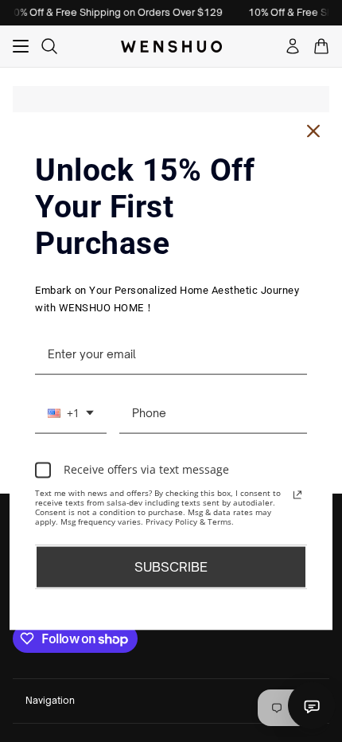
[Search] (49, 46)
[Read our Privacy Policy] (297, 494)
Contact (312, 705)
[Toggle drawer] (21, 46)
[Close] (313, 131)
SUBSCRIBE (171, 566)
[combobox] (71, 413)
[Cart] (321, 46)
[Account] (293, 46)
